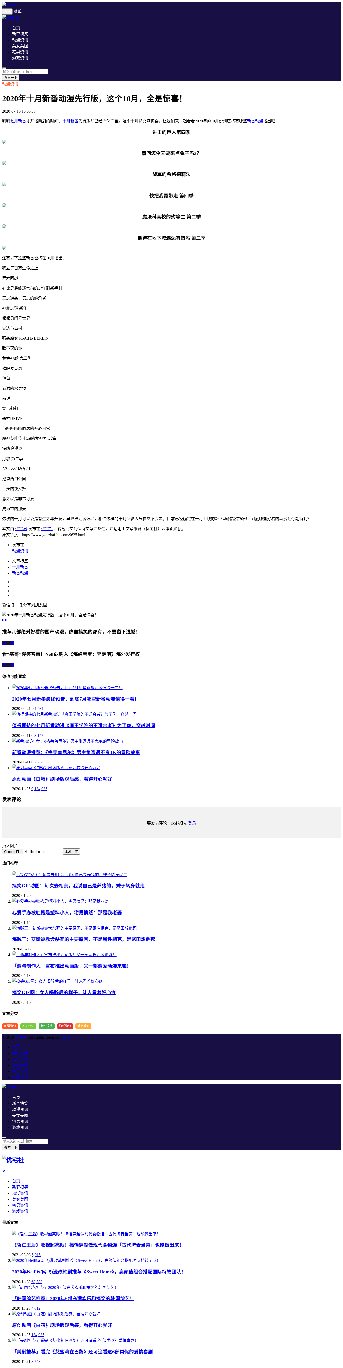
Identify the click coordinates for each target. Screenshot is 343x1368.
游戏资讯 (20, 58)
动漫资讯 (20, 40)
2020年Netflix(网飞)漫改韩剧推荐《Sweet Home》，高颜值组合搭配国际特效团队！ (99, 1271)
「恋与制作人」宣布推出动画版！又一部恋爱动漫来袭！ (71, 966)
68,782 (36, 1282)
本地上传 (71, 852)
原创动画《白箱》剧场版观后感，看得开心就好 (62, 779)
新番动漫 (255, 121)
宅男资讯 (20, 52)
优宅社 (47, 529)
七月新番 (18, 121)
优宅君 (21, 529)
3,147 (38, 735)
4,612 (35, 1308)
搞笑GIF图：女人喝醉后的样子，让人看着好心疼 (64, 992)
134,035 (40, 789)
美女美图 (20, 46)
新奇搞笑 (20, 34)
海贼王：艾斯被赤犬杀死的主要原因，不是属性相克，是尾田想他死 (83, 939)
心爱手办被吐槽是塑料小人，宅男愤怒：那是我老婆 (67, 912)
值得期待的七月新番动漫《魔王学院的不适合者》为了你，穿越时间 (83, 725)
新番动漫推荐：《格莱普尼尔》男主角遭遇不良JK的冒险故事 (76, 752)
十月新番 (70, 121)
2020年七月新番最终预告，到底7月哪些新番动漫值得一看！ (75, 699)
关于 (66, 1037)
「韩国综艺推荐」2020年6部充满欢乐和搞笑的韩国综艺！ (73, 1298)
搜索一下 (10, 78)
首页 (16, 28)
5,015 (36, 1255)
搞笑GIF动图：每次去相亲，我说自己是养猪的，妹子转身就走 (78, 885)
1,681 (39, 708)
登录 (192, 823)
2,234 (38, 762)
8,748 (35, 1361)
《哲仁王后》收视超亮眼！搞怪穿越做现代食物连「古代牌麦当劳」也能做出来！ (98, 1245)
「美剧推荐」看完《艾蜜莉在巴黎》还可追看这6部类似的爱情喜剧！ (85, 1351)
